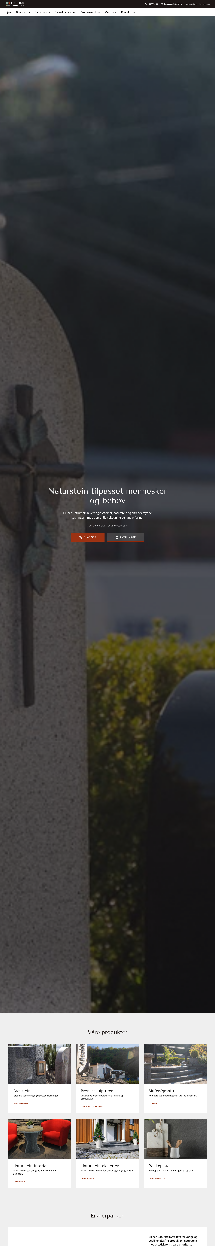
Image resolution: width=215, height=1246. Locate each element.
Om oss (109, 12)
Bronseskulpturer (91, 12)
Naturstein (41, 12)
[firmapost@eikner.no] (162, 4)
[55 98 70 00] (146, 4)
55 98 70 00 (153, 4)
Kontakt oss (128, 12)
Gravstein (21, 12)
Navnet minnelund (65, 12)
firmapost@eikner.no (173, 4)
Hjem (8, 12)
